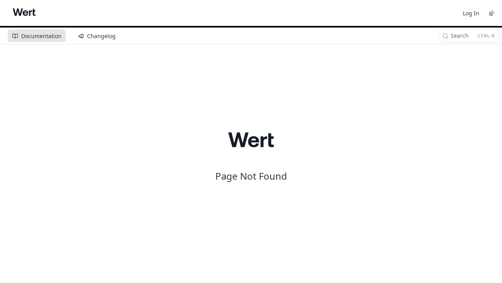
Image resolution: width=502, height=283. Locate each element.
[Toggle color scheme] (492, 13)
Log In (471, 13)
